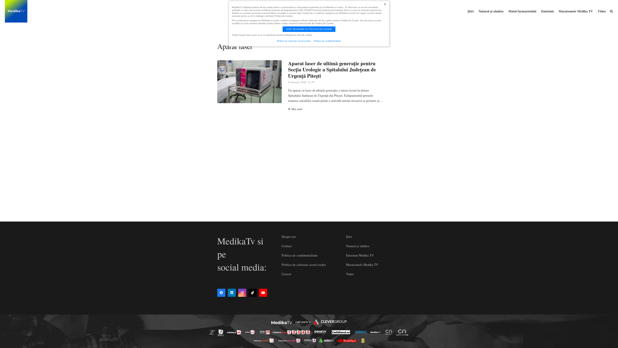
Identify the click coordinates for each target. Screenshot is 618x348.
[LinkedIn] (232, 293)
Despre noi (289, 236)
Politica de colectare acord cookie (304, 264)
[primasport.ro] (292, 332)
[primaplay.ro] (266, 332)
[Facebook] (221, 293)
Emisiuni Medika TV (360, 255)
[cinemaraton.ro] (389, 332)
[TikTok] (253, 293)
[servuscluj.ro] (348, 340)
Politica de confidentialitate (300, 255)
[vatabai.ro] (364, 340)
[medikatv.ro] (376, 332)
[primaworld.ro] (311, 340)
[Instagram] (242, 293)
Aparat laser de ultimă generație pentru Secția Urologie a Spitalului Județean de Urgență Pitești (332, 69)
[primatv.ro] (213, 332)
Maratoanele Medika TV (362, 264)
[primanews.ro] (251, 332)
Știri (349, 236)
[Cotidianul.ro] (342, 332)
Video (350, 274)
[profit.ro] (321, 332)
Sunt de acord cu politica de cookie (309, 29)
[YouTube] (263, 293)
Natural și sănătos (357, 246)
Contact (287, 246)
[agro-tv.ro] (327, 340)
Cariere (286, 274)
